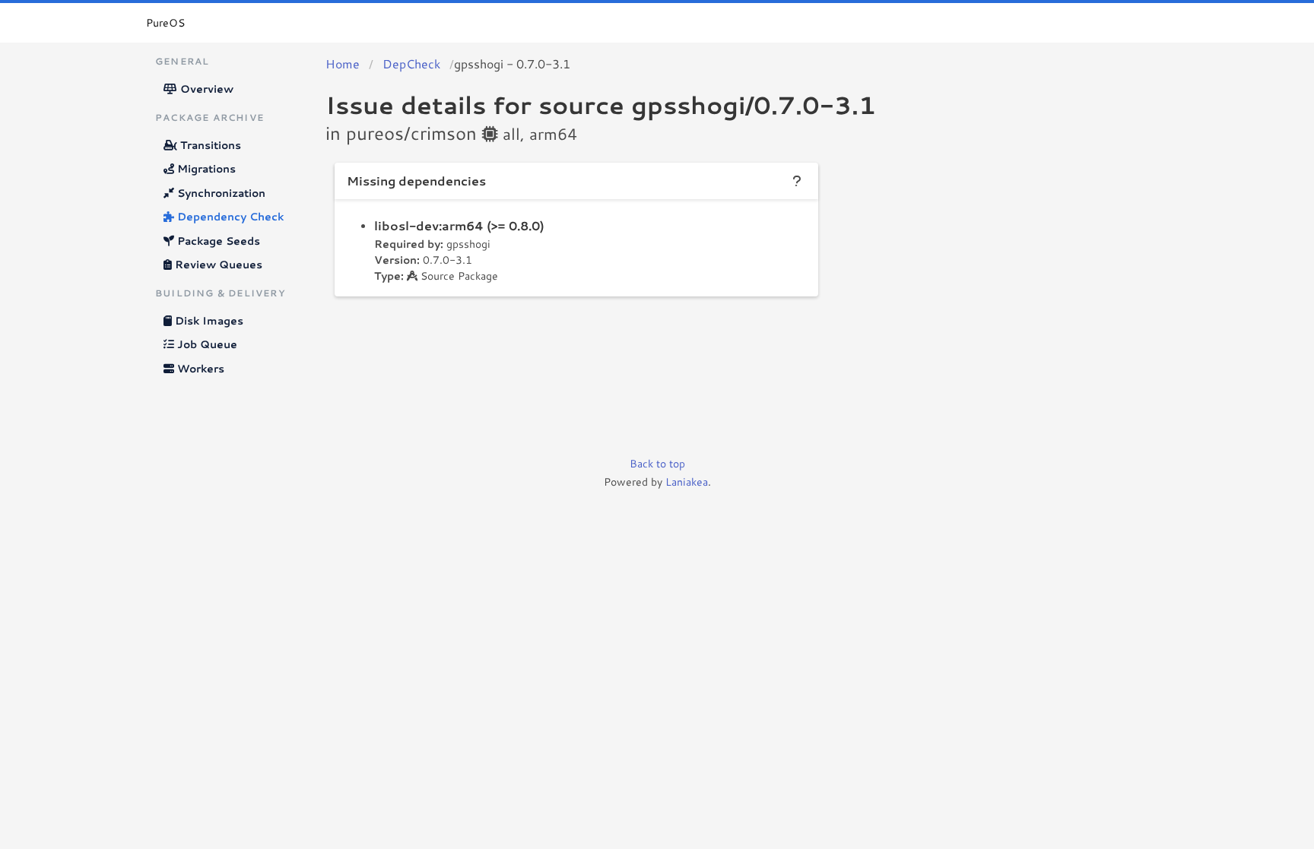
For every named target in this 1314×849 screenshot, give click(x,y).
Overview (205, 89)
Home (342, 63)
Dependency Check (229, 216)
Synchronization (219, 193)
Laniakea (686, 481)
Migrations (205, 168)
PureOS (165, 22)
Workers (199, 368)
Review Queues (217, 264)
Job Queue (205, 344)
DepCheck (411, 63)
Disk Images (207, 320)
